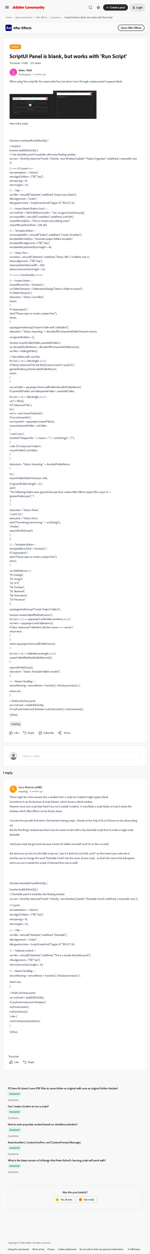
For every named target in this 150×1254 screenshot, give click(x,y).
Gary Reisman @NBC (30, 787)
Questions (56, 17)
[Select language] (98, 7)
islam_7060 (25, 70)
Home (9, 17)
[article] (75, 925)
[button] (7, 8)
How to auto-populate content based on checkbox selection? (43, 1124)
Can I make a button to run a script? (28, 1106)
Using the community (18, 1249)
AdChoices (135, 1249)
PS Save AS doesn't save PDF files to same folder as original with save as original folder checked (63, 1088)
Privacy (51, 1249)
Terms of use (38, 1249)
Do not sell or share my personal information (101, 1249)
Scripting (15, 723)
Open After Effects (131, 27)
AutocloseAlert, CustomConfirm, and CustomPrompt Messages (44, 1142)
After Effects (41, 17)
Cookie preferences (67, 1249)
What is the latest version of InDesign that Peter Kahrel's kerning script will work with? (57, 1160)
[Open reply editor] (75, 756)
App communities (23, 17)
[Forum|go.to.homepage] (28, 7)
